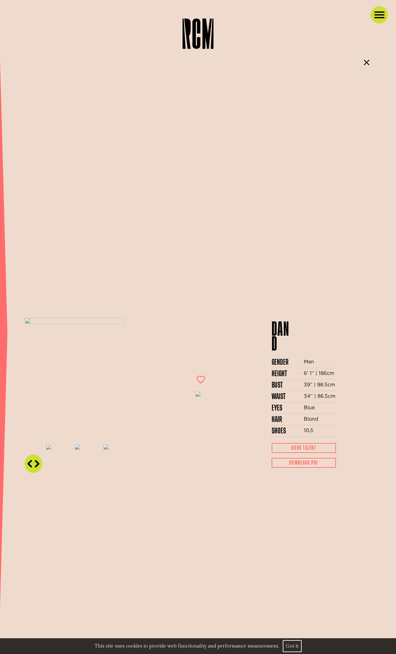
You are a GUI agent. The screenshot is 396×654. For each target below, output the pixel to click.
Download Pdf (303, 463)
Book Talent (303, 448)
